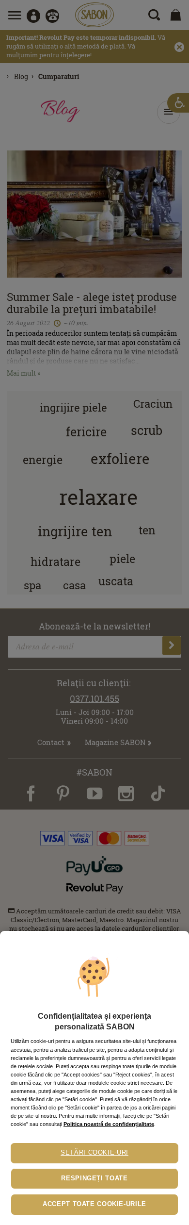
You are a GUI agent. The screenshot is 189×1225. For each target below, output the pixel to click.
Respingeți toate (94, 1178)
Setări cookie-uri (94, 1152)
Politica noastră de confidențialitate (108, 1124)
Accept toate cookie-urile (94, 1204)
